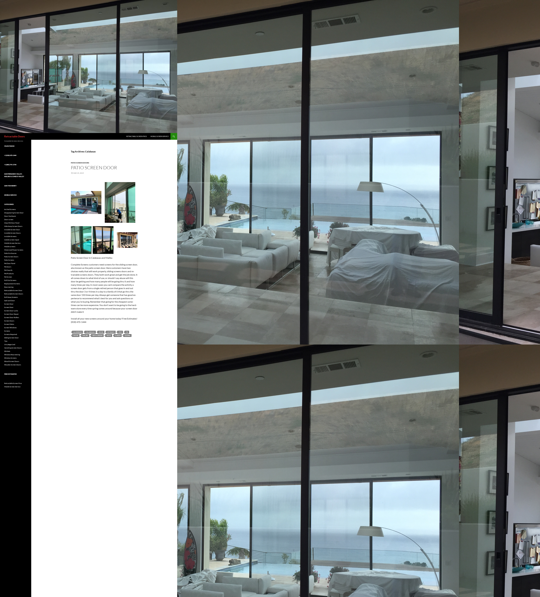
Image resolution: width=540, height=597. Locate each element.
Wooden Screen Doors (12, 365)
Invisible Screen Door (12, 230)
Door (101, 332)
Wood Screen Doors (11, 361)
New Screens (97, 335)
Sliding (127, 335)
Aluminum (77, 332)
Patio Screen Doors (80, 163)
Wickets (7, 351)
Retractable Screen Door (13, 290)
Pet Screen (8, 277)
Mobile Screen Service (159, 136)
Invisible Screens (10, 236)
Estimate (111, 332)
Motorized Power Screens (13, 250)
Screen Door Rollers (11, 317)
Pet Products (9, 273)
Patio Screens (9, 260)
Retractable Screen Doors (13, 294)
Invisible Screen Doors (12, 233)
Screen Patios (9, 324)
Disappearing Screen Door (14, 213)
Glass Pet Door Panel (11, 223)
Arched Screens (10, 209)
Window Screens (10, 358)
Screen (118, 335)
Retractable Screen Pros (136, 136)
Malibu (85, 335)
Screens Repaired (10, 334)
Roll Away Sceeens (11, 297)
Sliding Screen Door (11, 338)
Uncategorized (9, 344)
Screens (7, 331)
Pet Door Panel (9, 263)
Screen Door (9, 304)
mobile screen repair (11, 240)
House (75, 335)
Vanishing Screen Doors (13, 348)
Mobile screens (9, 246)
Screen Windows (10, 328)
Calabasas (90, 332)
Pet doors (7, 267)
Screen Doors (9, 321)
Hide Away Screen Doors (13, 226)
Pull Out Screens (10, 280)
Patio (109, 335)
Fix (127, 332)
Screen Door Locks (11, 311)
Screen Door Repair (11, 314)
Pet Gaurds (8, 270)
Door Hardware (10, 216)
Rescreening (8, 287)
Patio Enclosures (10, 253)
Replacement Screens (12, 284)
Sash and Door (9, 300)
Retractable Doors (14, 136)
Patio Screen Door (94, 167)
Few (120, 332)
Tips (5, 341)
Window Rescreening (12, 355)
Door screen (8, 219)
